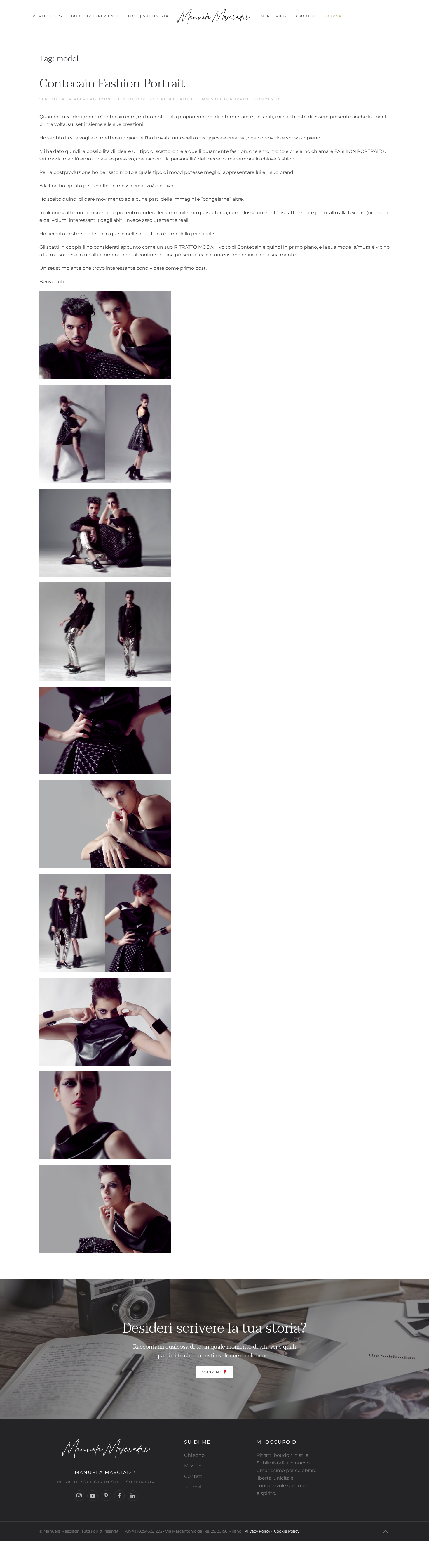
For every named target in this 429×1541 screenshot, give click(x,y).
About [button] (302, 16)
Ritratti (239, 99)
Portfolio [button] (45, 16)
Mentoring (274, 16)
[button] (385, 1532)
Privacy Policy (257, 1531)
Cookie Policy (286, 1531)
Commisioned (211, 99)
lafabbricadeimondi (90, 99)
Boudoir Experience (95, 16)
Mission (193, 1466)
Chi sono (194, 1455)
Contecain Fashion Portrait (112, 83)
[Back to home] (214, 16)
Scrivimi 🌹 (214, 1372)
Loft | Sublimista (148, 16)
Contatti (194, 1476)
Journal (334, 16)
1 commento (265, 99)
